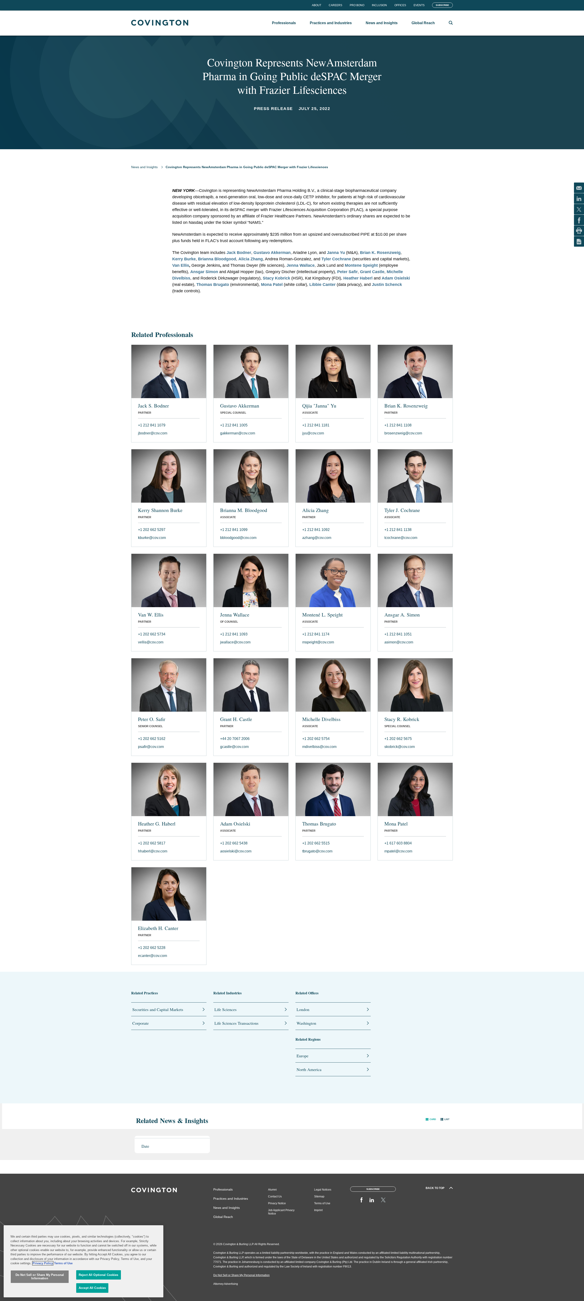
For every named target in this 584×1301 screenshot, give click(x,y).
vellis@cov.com (150, 642)
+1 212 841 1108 (398, 425)
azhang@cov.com (316, 538)
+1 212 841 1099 (234, 530)
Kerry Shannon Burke (160, 510)
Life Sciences (225, 1009)
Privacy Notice (277, 1203)
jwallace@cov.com (235, 642)
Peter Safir (347, 271)
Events (419, 5)
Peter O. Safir (151, 719)
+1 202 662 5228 (151, 948)
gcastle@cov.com (234, 747)
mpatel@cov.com (398, 851)
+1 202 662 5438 (234, 843)
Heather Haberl (358, 278)
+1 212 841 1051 (398, 634)
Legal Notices (322, 1189)
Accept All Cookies (92, 1288)
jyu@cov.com (313, 433)
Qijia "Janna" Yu (319, 405)
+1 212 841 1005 (234, 425)
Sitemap (319, 1196)
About (316, 5)
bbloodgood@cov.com (238, 538)
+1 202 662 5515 (316, 843)
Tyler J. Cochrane (402, 510)
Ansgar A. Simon (402, 614)
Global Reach (223, 1217)
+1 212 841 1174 (315, 634)
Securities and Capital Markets (157, 1009)
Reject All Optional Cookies (98, 1275)
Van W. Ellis (151, 614)
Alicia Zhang (250, 259)
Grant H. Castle (236, 719)
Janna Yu (336, 252)
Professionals (223, 1189)
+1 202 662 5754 (316, 739)
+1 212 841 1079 (151, 425)
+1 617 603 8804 (398, 843)
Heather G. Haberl (156, 823)
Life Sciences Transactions (236, 1023)
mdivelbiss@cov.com (319, 747)
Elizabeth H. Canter (158, 928)
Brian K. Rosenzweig (380, 252)
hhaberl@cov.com (152, 851)
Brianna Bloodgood (217, 259)
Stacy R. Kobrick (401, 719)
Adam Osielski (396, 278)
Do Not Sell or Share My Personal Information (40, 1276)
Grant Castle (372, 271)
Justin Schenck (387, 284)
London (303, 1009)
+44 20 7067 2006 (235, 739)
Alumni (272, 1189)
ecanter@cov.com (152, 956)
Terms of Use (322, 1203)
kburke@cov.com (152, 538)
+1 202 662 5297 (151, 530)
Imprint (318, 1210)
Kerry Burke (184, 259)
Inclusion (379, 5)
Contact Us (275, 1196)
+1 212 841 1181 (315, 425)
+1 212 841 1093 (234, 634)
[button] (431, 1119)
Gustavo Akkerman (272, 252)
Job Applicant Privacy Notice (281, 1212)
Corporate (140, 1023)
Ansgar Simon (204, 271)
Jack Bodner (239, 252)
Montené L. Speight (322, 614)
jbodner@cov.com (152, 433)
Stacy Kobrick (276, 278)
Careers (335, 5)
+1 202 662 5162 (151, 739)
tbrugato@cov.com (317, 851)
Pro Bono (357, 5)
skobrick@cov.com (399, 747)
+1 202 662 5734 (151, 634)
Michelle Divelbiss (321, 719)
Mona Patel (272, 284)
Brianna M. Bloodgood (243, 510)
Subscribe (442, 5)
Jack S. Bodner (153, 405)
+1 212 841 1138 (398, 530)
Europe (302, 1055)
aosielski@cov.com (235, 851)
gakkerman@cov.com (237, 433)
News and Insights (144, 167)
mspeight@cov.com (318, 642)
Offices (400, 5)
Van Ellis (180, 265)
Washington (306, 1023)
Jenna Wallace (301, 265)
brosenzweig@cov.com (403, 433)
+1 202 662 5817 (151, 843)
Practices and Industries (230, 1198)
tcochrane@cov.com (400, 538)
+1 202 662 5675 (398, 739)
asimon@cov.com (398, 642)
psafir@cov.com (151, 747)
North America (309, 1069)
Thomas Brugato (212, 284)
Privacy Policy (43, 1263)
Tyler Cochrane (336, 259)
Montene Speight (361, 265)
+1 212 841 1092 (316, 530)
